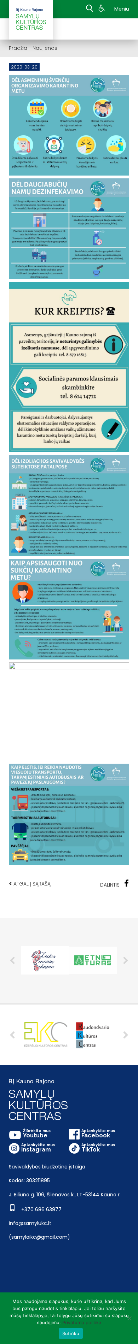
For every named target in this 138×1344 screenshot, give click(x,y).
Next (125, 960)
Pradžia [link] (18, 48)
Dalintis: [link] (110, 884)
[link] (103, 9)
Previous (12, 960)
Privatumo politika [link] (81, 1322)
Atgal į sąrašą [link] (30, 884)
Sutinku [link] (71, 1333)
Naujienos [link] (45, 48)
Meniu (121, 8)
